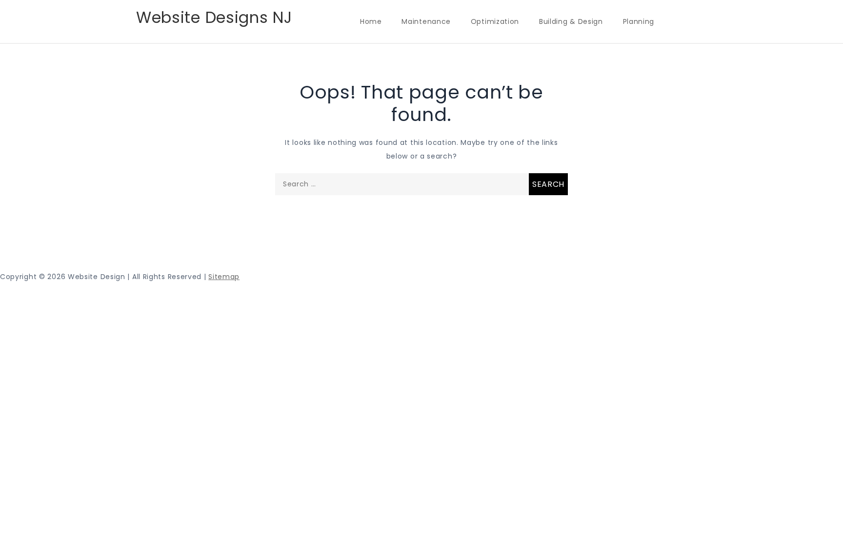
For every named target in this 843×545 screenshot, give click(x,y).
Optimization (495, 21)
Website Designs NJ (214, 17)
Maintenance (426, 21)
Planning (639, 21)
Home (371, 21)
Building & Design (571, 21)
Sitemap (224, 277)
